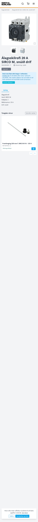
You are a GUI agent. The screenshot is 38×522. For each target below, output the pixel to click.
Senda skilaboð (7, 82)
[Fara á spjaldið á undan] (31, 153)
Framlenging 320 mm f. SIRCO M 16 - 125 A (17, 143)
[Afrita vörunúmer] (10, 65)
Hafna (12, 516)
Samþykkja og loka (22, 516)
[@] (33, 148)
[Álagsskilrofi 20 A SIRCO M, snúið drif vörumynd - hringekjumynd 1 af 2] (14, 50)
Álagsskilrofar (5, 10)
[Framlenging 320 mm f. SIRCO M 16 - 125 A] (19, 130)
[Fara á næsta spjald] (34, 153)
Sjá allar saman (31, 113)
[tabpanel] (19, 100)
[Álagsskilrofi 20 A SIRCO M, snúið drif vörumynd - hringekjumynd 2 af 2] (22, 50)
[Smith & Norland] (6, 3)
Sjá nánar (25, 513)
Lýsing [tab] (5, 90)
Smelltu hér (6, 76)
